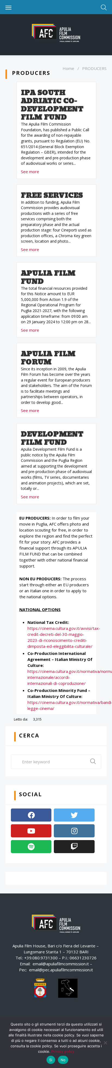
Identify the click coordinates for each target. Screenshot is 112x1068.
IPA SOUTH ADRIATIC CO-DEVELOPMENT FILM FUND (52, 105)
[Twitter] (74, 815)
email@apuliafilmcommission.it (61, 963)
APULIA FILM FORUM (48, 358)
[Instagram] (74, 830)
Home (68, 68)
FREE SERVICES (52, 195)
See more (30, 171)
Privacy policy (62, 1051)
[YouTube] (31, 830)
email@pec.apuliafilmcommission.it (61, 969)
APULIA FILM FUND (48, 277)
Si (50, 1060)
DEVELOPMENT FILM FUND (52, 438)
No (63, 1060)
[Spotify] (31, 846)
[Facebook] (31, 815)
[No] (105, 1042)
